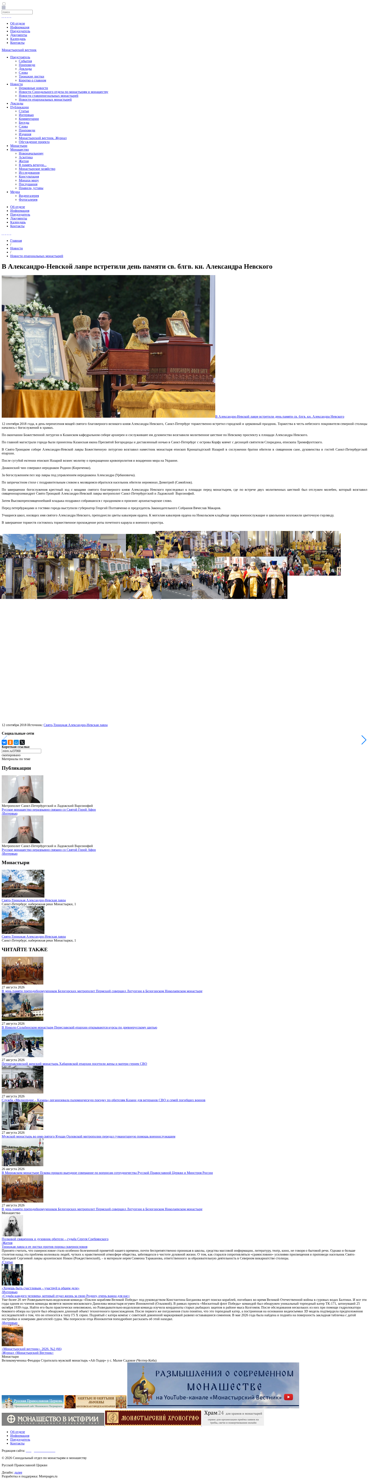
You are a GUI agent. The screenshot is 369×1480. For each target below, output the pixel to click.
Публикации (19, 107)
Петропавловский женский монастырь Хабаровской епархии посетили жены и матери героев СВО (74, 1064)
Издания (25, 134)
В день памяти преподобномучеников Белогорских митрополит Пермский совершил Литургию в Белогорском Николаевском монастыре (102, 991)
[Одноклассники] (10, 742)
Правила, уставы (31, 188)
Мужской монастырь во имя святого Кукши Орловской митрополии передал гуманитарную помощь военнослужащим (88, 1136)
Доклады (25, 69)
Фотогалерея (28, 199)
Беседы (24, 122)
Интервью (26, 115)
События (25, 61)
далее (18, 1472)
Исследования (29, 172)
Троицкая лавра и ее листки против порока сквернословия (44, 1247)
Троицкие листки (31, 76)
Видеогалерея (29, 196)
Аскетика (26, 157)
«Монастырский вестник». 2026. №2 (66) (32, 1349)
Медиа (15, 192)
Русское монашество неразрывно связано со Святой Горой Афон (49, 809)
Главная (16, 240)
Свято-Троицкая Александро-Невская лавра (76, 725)
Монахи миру (29, 180)
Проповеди (27, 65)
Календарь (18, 39)
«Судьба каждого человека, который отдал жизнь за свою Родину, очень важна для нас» (66, 1296)
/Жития (7, 1243)
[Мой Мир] (16, 742)
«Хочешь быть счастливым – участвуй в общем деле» (40, 1288)
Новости (16, 84)
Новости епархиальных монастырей (45, 99)
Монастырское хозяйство (37, 169)
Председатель (20, 31)
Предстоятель (20, 57)
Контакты (17, 42)
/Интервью (10, 813)
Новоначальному (31, 153)
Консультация (29, 176)
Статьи (24, 111)
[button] (364, 740)
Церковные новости (33, 88)
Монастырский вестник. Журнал (43, 138)
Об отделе (17, 23)
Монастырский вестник (19, 50)
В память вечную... (33, 165)
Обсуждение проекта (34, 142)
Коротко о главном (32, 80)
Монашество (19, 149)
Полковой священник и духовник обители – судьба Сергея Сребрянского (55, 1239)
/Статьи (7, 1262)
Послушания (28, 184)
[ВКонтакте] (4, 742)
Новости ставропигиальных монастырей (48, 95)
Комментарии (29, 119)
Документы (18, 35)
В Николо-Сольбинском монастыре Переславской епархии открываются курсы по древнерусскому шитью (79, 1027)
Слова (23, 72)
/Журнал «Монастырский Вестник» (28, 1353)
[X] (22, 742)
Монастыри (18, 145)
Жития (24, 161)
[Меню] (4, 8)
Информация (19, 27)
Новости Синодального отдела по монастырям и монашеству (63, 92)
